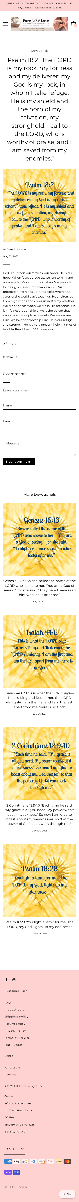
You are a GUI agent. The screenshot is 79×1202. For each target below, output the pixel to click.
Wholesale (12, 1067)
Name (7, 399)
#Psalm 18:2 (10, 357)
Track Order (13, 1044)
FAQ (7, 1002)
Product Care (14, 1009)
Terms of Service (17, 1037)
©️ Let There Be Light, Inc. (18, 1187)
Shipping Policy (16, 1016)
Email (7, 415)
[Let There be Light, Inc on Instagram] (14, 980)
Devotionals (39, 50)
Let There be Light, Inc (28, 1086)
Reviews (10, 1074)
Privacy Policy (15, 1030)
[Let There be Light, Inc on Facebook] (6, 980)
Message (9, 432)
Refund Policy (15, 1023)
